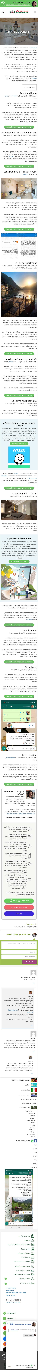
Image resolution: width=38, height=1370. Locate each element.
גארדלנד (11, 156)
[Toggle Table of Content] (33, 87)
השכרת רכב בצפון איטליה (29, 1103)
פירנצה (35, 1149)
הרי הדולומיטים (30, 1111)
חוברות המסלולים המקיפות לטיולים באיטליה (19, 424)
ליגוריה (33, 1123)
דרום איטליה (31, 1130)
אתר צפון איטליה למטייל (13, 1302)
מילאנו (35, 1156)
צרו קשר (19, 914)
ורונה (35, 1160)
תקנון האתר (10, 1290)
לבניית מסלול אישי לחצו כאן (19, 561)
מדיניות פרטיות (11, 1288)
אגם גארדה (33, 48)
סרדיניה (32, 1127)
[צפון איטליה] (19, 12)
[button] (29, 87)
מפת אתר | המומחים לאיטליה (16, 1293)
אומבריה (32, 1118)
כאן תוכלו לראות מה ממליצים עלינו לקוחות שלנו (21, 814)
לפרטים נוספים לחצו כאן (19, 907)
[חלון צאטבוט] (21, 1345)
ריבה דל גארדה (10, 758)
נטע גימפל (29, 924)
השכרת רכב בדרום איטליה (29, 1099)
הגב (34, 983)
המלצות (34, 78)
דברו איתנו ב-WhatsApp (21, 901)
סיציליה (32, 1125)
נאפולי (35, 1163)
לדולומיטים (29, 620)
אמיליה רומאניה (30, 1120)
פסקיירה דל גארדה (11, 96)
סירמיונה (25, 174)
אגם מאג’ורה (31, 1134)
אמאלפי (32, 1132)
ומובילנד (15, 474)
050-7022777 (11, 1318)
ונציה (35, 1153)
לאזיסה (11, 362)
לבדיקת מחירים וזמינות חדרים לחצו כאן (19, 127)
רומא (35, 1145)
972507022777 (11, 1313)
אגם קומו (32, 1137)
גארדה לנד (34, 1167)
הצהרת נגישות (10, 1295)
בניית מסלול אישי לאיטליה (19, 538)
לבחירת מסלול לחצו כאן (19, 444)
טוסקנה (32, 1116)
